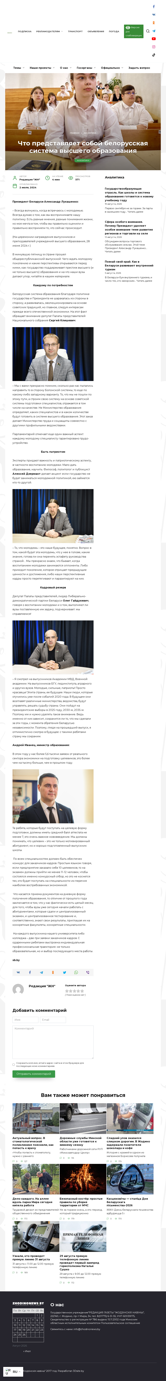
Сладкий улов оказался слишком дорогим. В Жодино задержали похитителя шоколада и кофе (128, 1143)
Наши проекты (40, 67)
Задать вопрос (139, 67)
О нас (64, 67)
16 (42, 1325)
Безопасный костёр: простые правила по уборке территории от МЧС (81, 1202)
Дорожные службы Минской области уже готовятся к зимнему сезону (80, 1141)
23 (41, 1329)
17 (15, 1329)
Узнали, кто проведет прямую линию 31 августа (31, 1257)
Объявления (96, 31)
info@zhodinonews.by (87, 1329)
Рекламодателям (48, 31)
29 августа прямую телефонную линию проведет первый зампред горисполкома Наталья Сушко (79, 1262)
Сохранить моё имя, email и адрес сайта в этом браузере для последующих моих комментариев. (50, 1064)
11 (20, 1325)
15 (37, 1325)
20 (28, 1329)
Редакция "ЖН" (42, 986)
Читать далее (135, 211)
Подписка (24, 31)
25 (19, 1334)
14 (33, 1325)
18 (19, 1329)
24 (15, 1334)
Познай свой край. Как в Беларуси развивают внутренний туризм (129, 265)
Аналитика (83, 160)
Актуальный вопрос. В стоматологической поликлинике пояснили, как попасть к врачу (32, 1143)
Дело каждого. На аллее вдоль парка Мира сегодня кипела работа (32, 1202)
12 (24, 1325)
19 (24, 1329)
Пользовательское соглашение (120, 1323)
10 (15, 1325)
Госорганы (84, 67)
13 (28, 1325)
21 (33, 1329)
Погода (114, 31)
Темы (17, 67)
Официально (110, 67)
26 (24, 1334)
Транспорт (75, 31)
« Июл (27, 1351)
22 (37, 1329)
